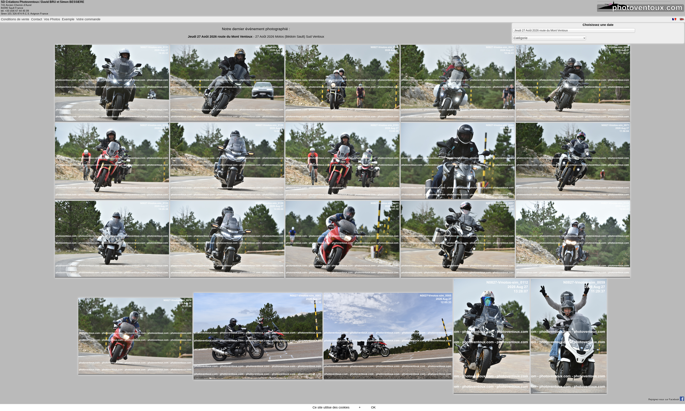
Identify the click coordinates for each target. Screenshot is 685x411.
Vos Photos (52, 19)
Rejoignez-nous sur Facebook (664, 399)
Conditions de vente (15, 19)
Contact (36, 19)
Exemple (68, 19)
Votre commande (88, 19)
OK (373, 407)
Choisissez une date (598, 25)
